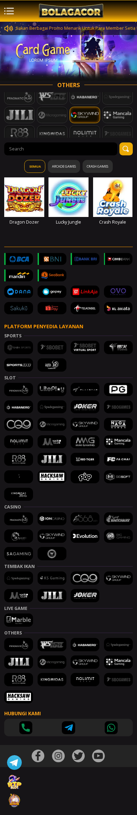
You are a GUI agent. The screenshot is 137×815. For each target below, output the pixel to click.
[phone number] (25, 727)
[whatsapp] (111, 727)
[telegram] (68, 727)
